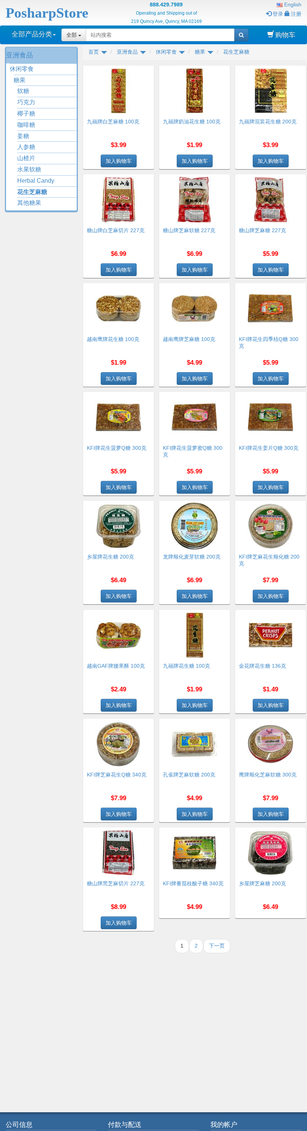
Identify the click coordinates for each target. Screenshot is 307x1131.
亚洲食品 (19, 55)
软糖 (23, 91)
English (292, 5)
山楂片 (26, 158)
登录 (278, 14)
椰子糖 (26, 113)
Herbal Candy (35, 180)
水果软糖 (29, 169)
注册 (296, 14)
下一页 (217, 946)
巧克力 (26, 102)
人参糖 (26, 147)
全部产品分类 (32, 34)
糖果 (19, 80)
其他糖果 (29, 203)
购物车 (285, 35)
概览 (145, 70)
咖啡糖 (26, 125)
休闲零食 (22, 69)
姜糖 (23, 136)
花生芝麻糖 (32, 192)
